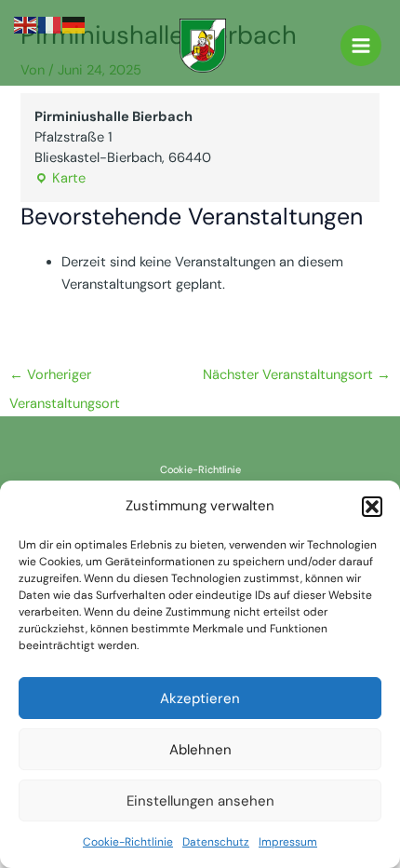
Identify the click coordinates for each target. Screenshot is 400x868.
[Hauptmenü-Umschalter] (360, 45)
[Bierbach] (203, 46)
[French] (50, 25)
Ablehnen (200, 749)
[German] (74, 25)
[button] (372, 506)
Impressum (288, 841)
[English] (26, 25)
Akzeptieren (200, 698)
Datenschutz (215, 841)
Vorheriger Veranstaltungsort (64, 379)
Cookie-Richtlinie (128, 841)
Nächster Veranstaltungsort (297, 375)
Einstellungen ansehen (200, 801)
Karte (60, 178)
